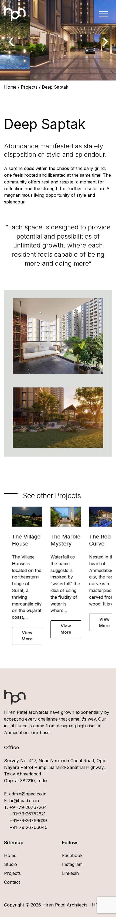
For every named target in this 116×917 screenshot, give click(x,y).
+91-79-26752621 (27, 813)
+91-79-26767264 (28, 807)
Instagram (72, 864)
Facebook (72, 855)
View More (19, 635)
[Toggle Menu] (103, 13)
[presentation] (11, 40)
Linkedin (70, 873)
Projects (29, 87)
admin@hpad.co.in (27, 793)
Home (10, 87)
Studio (10, 864)
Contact (12, 882)
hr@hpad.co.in (23, 800)
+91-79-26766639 (28, 820)
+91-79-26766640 (28, 827)
